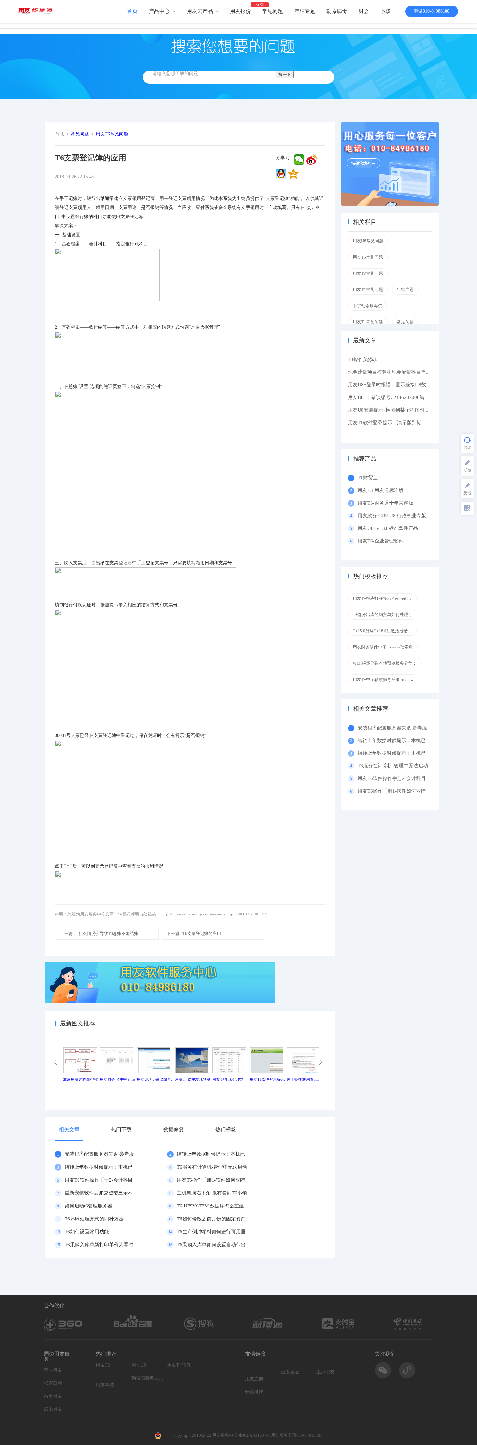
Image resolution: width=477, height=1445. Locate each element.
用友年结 (105, 1384)
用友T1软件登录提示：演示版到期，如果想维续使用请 (406, 422)
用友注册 (254, 1378)
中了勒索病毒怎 (367, 305)
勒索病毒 (336, 11)
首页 (132, 11)
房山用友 (53, 1409)
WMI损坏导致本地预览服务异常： (385, 663)
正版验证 (290, 1371)
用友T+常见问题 (368, 322)
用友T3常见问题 (368, 273)
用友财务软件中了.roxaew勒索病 (383, 647)
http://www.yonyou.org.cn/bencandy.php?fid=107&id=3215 (214, 914)
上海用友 (325, 1371)
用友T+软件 (179, 1365)
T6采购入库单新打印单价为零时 (99, 1244)
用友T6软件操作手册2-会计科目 (99, 1180)
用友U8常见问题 (368, 241)
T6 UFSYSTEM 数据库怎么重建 (210, 1205)
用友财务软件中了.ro (117, 1079)
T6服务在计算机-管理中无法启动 (212, 1167)
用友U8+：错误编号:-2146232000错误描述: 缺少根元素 (407, 397)
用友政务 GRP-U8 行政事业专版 (392, 515)
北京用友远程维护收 (80, 1079)
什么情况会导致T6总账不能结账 (99, 933)
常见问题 (272, 11)
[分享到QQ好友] (281, 174)
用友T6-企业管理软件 (381, 540)
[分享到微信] (299, 159)
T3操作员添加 (363, 359)
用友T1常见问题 (368, 289)
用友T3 (103, 1365)
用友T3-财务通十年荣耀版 (387, 503)
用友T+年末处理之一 (230, 1079)
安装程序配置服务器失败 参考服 (99, 1154)
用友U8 (138, 1365)
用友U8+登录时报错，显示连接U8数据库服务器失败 (404, 384)
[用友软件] (38, 11)
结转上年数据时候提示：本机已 (211, 1154)
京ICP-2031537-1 (254, 1435)
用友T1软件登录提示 (267, 1079)
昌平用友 (53, 1396)
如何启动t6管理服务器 (88, 1205)
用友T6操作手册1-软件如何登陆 (211, 1180)
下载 (385, 11)
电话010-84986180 (431, 11)
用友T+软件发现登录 (193, 1079)
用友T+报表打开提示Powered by (382, 598)
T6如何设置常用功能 (87, 1231)
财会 (364, 11)
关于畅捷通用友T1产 (304, 1079)
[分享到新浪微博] (311, 159)
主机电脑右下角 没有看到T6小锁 (212, 1192)
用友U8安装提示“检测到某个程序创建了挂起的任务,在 (406, 410)
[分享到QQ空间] (293, 174)
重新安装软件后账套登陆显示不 (99, 1192)
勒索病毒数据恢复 (147, 1378)
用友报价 (240, 11)
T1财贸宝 (368, 477)
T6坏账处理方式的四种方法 (94, 1218)
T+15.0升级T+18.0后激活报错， (382, 630)
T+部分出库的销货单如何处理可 (382, 614)
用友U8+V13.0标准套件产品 (388, 528)
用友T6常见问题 (112, 134)
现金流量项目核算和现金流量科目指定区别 (394, 372)
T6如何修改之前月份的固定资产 (211, 1218)
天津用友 (53, 1370)
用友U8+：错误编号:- (155, 1079)
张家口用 (53, 1383)
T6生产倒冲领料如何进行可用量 (211, 1231)
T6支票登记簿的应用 (194, 933)
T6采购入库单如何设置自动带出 (211, 1244)
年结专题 (304, 11)
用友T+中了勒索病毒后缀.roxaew (383, 679)
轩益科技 (254, 1391)
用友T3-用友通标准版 (381, 490)
